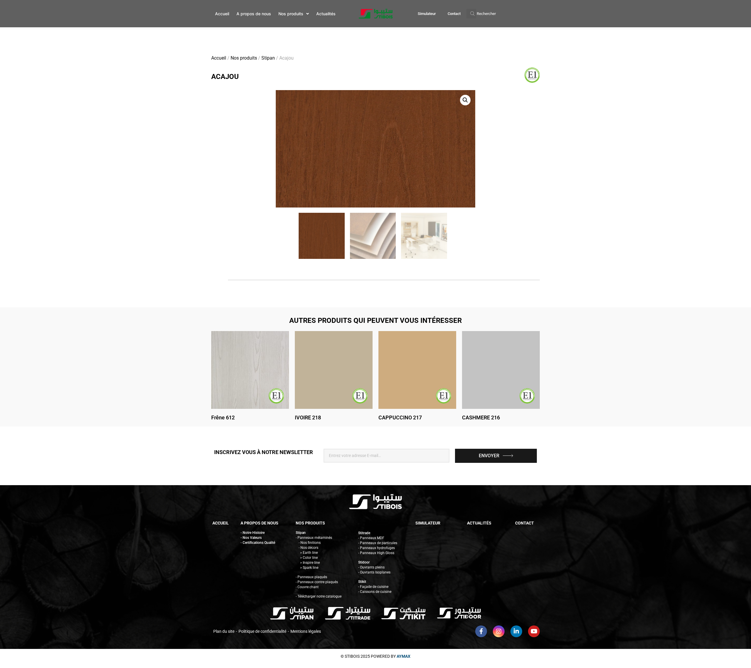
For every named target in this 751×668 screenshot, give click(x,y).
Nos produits (244, 58)
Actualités (479, 523)
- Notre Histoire (253, 533)
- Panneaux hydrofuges (376, 548)
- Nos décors (308, 548)
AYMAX (403, 656)
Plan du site (223, 631)
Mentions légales (305, 631)
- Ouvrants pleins (371, 567)
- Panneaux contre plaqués (317, 582)
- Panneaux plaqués (311, 577)
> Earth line (309, 553)
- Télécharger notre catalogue (318, 596)
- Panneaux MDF (371, 538)
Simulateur (427, 13)
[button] (481, 13)
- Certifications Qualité (258, 543)
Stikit (362, 582)
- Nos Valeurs (251, 538)
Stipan (268, 58)
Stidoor (364, 562)
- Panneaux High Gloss (376, 553)
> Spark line (309, 568)
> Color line (309, 558)
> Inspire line (310, 563)
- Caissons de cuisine (374, 592)
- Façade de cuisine (373, 587)
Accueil (218, 58)
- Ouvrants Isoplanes (374, 572)
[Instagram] (499, 631)
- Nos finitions (310, 543)
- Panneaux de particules (377, 543)
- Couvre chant (307, 587)
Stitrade (364, 533)
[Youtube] (534, 631)
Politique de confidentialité (262, 631)
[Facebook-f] (481, 631)
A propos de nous (259, 523)
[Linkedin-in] (516, 631)
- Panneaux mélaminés (314, 538)
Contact (454, 13)
